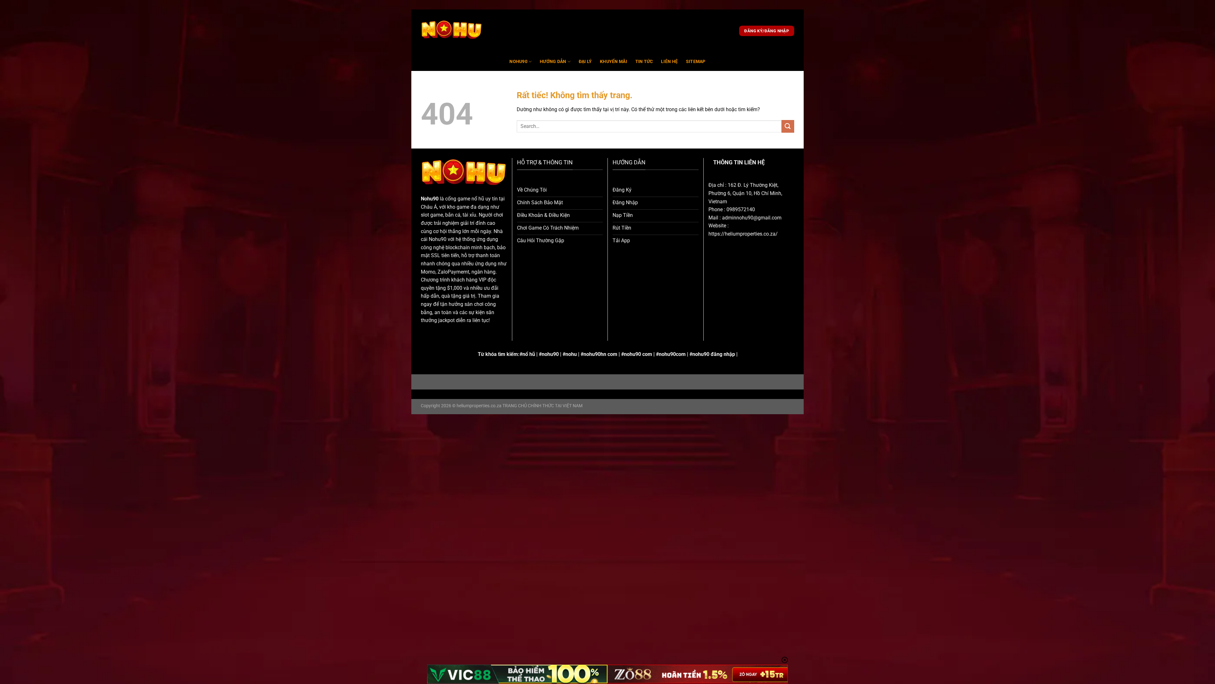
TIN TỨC (644, 61)
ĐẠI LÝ (585, 61)
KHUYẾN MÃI (613, 61)
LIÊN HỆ (669, 61)
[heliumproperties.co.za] (452, 31)
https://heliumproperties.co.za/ (743, 234)
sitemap (696, 61)
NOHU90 (518, 61)
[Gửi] (788, 126)
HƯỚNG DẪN (553, 61)
